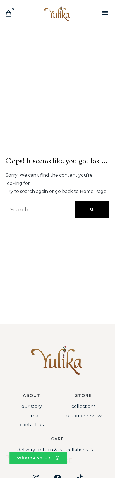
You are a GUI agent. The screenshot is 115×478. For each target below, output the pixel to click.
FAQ (94, 450)
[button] (105, 12)
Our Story (31, 406)
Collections (83, 406)
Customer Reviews (83, 415)
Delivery (26, 450)
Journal (31, 415)
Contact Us (32, 424)
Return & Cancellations (63, 450)
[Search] (92, 209)
